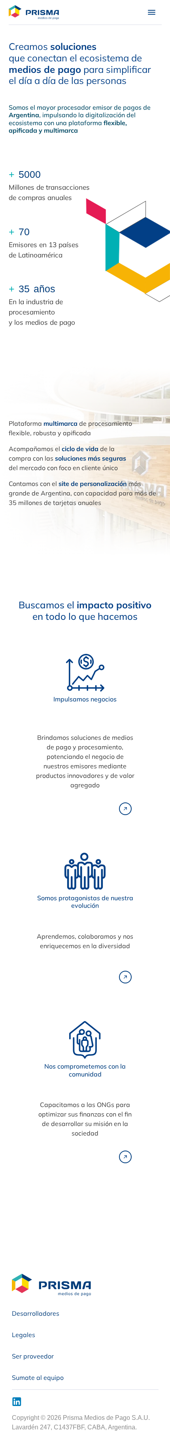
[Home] (37, 12)
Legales (23, 1335)
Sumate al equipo (38, 1377)
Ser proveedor (33, 1356)
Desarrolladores (35, 1313)
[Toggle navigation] (152, 12)
